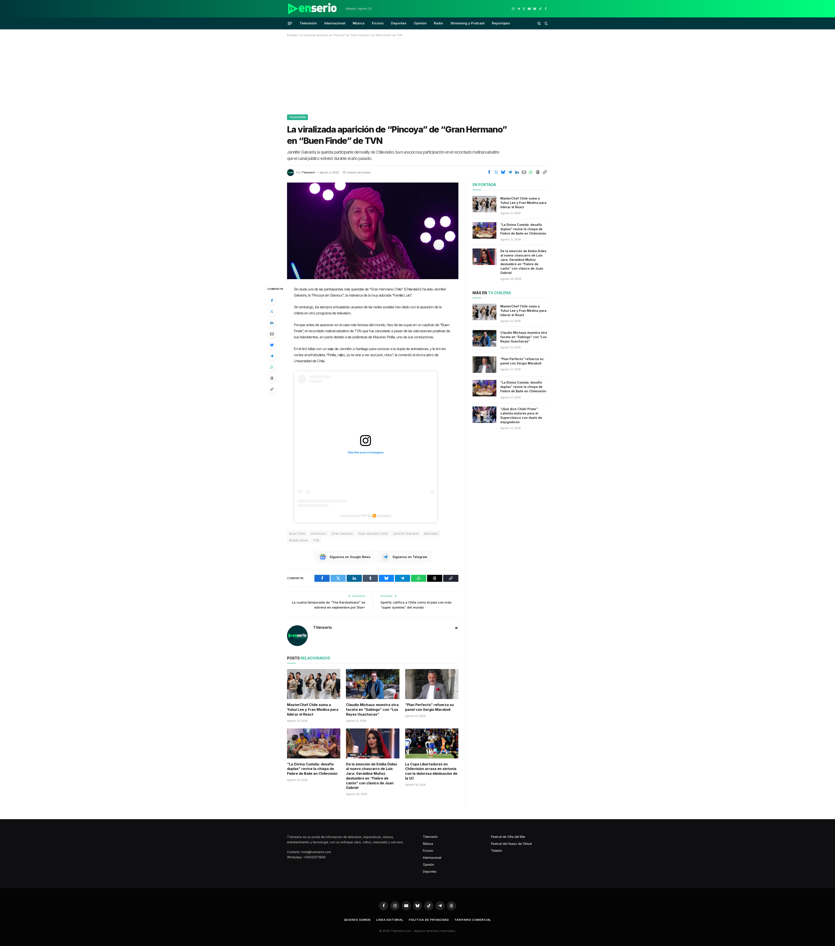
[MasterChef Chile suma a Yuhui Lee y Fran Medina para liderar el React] (313, 684)
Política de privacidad (429, 919)
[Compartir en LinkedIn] (517, 172)
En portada (484, 185)
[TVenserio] (312, 8)
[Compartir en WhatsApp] (531, 172)
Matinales (431, 533)
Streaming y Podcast (467, 23)
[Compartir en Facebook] (489, 172)
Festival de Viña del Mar (508, 837)
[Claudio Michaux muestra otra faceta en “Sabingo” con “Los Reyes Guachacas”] (372, 684)
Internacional (334, 23)
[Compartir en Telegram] (510, 172)
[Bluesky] (271, 344)
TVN (316, 540)
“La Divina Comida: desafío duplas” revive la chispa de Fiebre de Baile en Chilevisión (312, 769)
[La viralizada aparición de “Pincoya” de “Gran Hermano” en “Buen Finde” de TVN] (372, 231)
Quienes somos (357, 919)
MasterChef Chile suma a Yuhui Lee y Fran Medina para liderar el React (312, 709)
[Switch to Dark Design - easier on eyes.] (546, 23)
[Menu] (290, 23)
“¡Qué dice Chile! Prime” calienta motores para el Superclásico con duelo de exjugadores (521, 415)
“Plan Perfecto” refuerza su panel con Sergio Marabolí (429, 707)
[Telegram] (271, 356)
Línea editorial (389, 919)
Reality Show (298, 540)
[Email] (271, 333)
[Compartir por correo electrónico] (524, 172)
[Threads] (271, 378)
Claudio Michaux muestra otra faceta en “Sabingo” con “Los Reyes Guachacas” (372, 709)
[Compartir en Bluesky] (503, 172)
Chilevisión (318, 533)
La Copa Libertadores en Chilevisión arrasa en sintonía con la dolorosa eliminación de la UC (431, 771)
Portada (292, 35)
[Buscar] (539, 23)
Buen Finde (297, 533)
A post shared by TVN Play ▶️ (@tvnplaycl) (365, 515)
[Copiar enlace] (544, 172)
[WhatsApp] (271, 367)
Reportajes (501, 23)
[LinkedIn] (271, 322)
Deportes (398, 23)
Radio (438, 23)
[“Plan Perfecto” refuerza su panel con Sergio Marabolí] (431, 684)
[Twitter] (271, 311)
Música (358, 23)
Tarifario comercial (472, 919)
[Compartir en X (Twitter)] (496, 172)
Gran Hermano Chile (373, 533)
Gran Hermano (342, 533)
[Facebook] (271, 300)
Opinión (420, 23)
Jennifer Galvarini (406, 533)
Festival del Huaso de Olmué (511, 843)
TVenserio (308, 172)
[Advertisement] (417, 74)
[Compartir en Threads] (537, 172)
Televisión (308, 23)
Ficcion (378, 23)
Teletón (496, 850)
